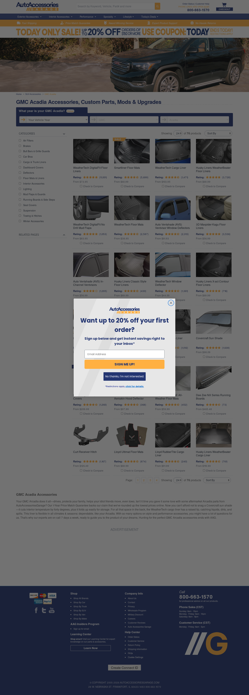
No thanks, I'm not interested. (124, 376)
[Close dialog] (171, 303)
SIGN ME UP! (125, 364)
